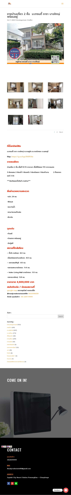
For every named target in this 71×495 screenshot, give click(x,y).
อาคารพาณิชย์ (11, 347)
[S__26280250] (35, 126)
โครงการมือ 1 (11, 356)
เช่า (8, 350)
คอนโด (9, 327)
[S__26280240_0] (55, 93)
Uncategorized (21, 20)
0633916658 (33, 293)
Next (61, 132)
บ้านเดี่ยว (29, 20)
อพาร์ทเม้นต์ (10, 345)
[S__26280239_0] (35, 93)
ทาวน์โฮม (9, 333)
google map (12, 290)
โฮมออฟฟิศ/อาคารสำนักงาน (15, 362)
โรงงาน (9, 359)
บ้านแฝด (9, 342)
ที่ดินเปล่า (9, 336)
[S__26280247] (15, 126)
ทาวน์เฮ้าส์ (10, 330)
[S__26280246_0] (55, 110)
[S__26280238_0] (15, 93)
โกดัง (8, 353)
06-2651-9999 (26, 296)
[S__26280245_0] (35, 110)
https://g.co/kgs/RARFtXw (22, 156)
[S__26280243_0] (15, 110)
